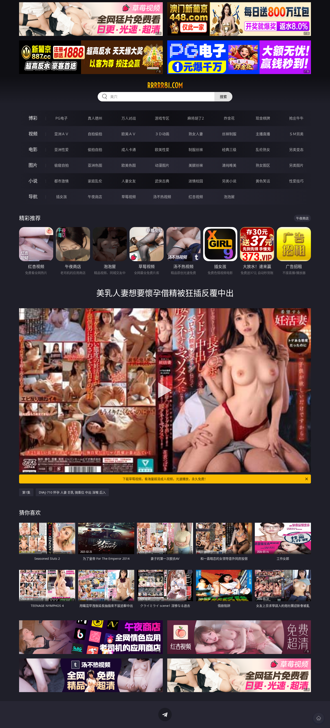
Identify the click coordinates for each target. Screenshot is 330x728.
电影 (33, 149)
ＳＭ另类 (296, 133)
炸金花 (229, 118)
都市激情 (61, 181)
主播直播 (263, 133)
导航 (33, 197)
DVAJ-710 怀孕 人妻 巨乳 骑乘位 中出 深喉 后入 (72, 492)
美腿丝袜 (196, 165)
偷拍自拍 (95, 149)
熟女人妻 (196, 133)
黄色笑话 (263, 181)
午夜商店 (95, 196)
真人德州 (95, 118)
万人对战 (128, 118)
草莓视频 (128, 196)
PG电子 (61, 118)
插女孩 (61, 196)
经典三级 (229, 149)
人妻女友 (128, 181)
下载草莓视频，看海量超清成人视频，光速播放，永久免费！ (165, 479)
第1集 (26, 492)
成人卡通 (128, 149)
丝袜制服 (229, 133)
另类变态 (296, 149)
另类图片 (296, 165)
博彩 (33, 118)
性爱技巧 (296, 181)
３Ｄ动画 (162, 133)
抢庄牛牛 (296, 118)
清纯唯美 (229, 165)
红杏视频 (196, 196)
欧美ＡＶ (128, 133)
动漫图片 (162, 165)
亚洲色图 (95, 165)
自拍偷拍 (95, 133)
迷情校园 (196, 181)
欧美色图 (128, 165)
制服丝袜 (196, 149)
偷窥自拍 (61, 165)
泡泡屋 (229, 196)
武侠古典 (162, 181)
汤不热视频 (162, 196)
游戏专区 (162, 118)
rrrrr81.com (165, 85)
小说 (33, 181)
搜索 (223, 96)
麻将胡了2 (195, 118)
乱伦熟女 (263, 149)
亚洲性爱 (61, 149)
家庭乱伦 (95, 181)
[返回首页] (318, 718)
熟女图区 (263, 165)
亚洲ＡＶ (61, 133)
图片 (33, 165)
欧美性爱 (162, 149)
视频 (33, 134)
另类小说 (229, 181)
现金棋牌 (263, 118)
